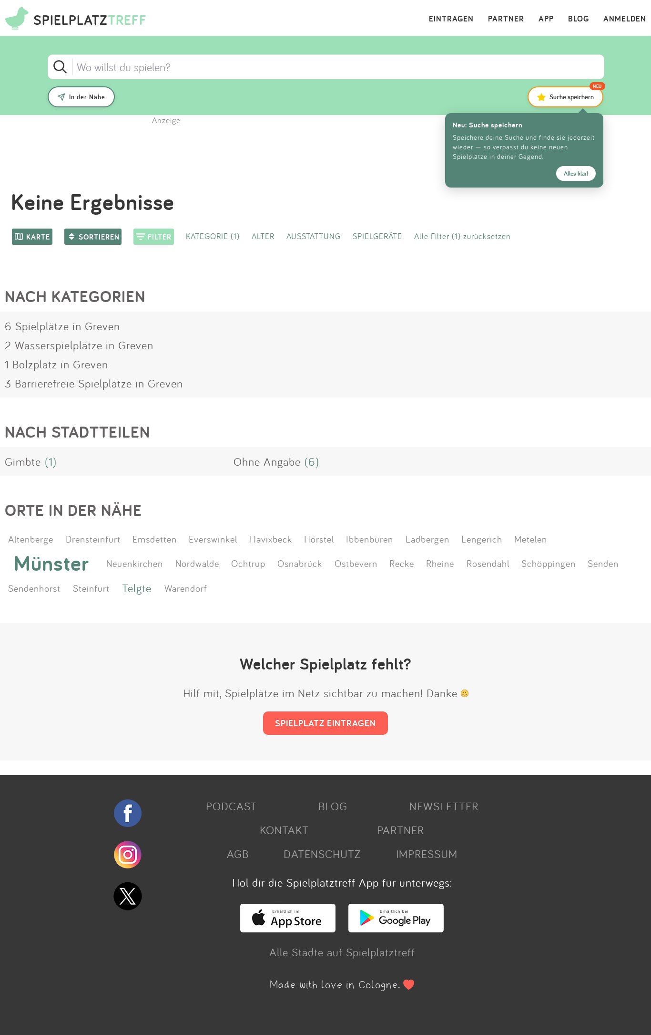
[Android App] (396, 928)
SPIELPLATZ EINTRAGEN (325, 723)
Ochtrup (248, 563)
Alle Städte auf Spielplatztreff (342, 952)
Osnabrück (299, 563)
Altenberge (30, 539)
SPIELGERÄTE (377, 235)
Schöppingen (548, 563)
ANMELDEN (624, 19)
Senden (603, 563)
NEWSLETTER (443, 806)
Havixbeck (271, 539)
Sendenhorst (34, 588)
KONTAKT (284, 830)
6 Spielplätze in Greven (62, 326)
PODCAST (231, 806)
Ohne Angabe (267, 461)
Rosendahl (488, 563)
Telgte (137, 588)
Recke (401, 563)
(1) (51, 461)
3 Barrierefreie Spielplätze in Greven (94, 383)
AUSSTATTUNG (313, 235)
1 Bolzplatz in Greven (56, 364)
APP (546, 19)
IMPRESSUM (427, 854)
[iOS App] (287, 928)
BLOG (578, 19)
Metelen (530, 539)
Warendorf (185, 588)
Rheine (440, 563)
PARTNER (506, 19)
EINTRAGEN (451, 19)
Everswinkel (213, 539)
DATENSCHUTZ (322, 854)
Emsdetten (154, 539)
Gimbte (23, 461)
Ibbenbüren (369, 539)
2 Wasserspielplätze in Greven (79, 345)
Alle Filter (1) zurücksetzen (462, 235)
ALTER (263, 235)
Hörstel (319, 539)
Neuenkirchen (134, 563)
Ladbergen (427, 539)
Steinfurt (91, 588)
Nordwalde (197, 563)
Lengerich (481, 539)
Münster (51, 563)
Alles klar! (576, 173)
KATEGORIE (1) (213, 235)
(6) (312, 461)
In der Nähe (87, 97)
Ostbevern (356, 563)
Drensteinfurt (93, 539)
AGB (238, 854)
